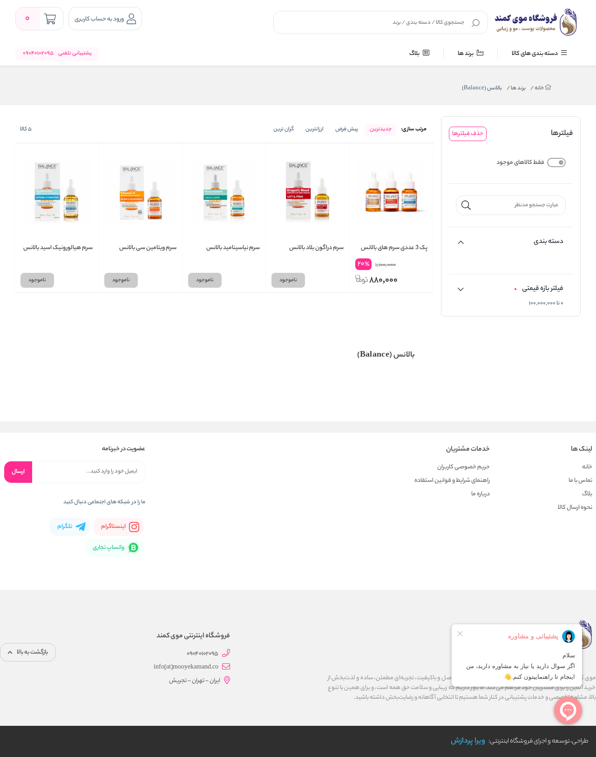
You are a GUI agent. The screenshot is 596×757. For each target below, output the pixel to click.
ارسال (18, 472)
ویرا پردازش (468, 741)
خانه (537, 88)
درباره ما (480, 494)
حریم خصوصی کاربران (463, 467)
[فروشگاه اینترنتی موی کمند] (536, 22)
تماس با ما (580, 481)
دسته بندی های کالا (535, 54)
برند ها (466, 54)
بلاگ (414, 54)
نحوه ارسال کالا (575, 508)
